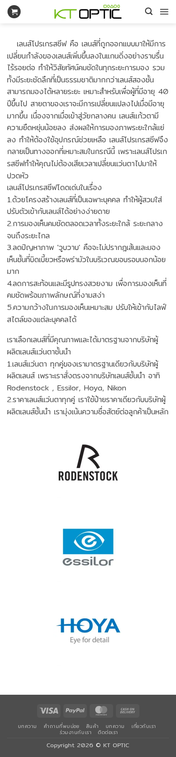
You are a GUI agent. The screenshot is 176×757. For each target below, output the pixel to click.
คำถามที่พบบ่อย (61, 726)
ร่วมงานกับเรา (76, 732)
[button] (14, 12)
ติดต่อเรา (108, 732)
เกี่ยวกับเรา (143, 726)
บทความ (27, 726)
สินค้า (92, 726)
